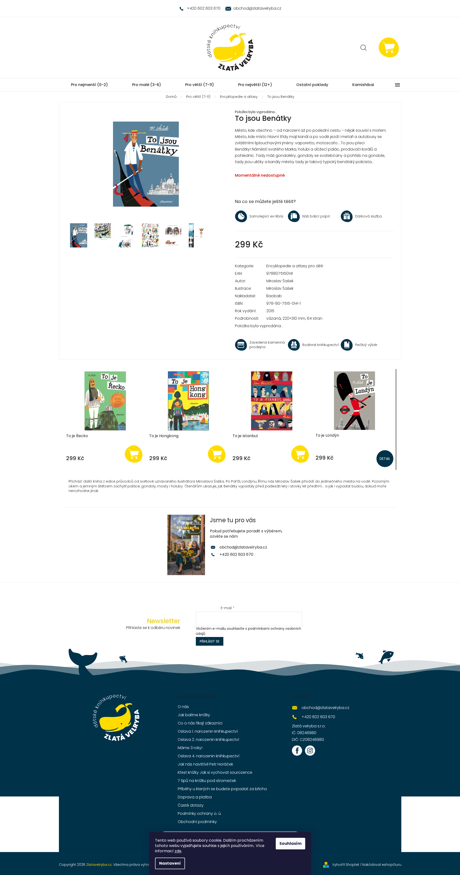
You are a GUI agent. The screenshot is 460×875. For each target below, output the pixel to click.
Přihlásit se (209, 641)
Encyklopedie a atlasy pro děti (294, 266)
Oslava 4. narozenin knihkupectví (208, 756)
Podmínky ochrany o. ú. (199, 813)
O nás (183, 706)
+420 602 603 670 (236, 554)
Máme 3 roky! (190, 748)
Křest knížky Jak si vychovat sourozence (215, 772)
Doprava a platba (195, 797)
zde (178, 851)
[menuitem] (89, 85)
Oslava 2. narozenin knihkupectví (208, 739)
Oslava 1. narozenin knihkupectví (208, 731)
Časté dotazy (191, 805)
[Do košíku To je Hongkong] (217, 453)
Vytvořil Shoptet (345, 864)
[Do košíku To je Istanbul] (300, 453)
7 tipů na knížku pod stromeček (207, 780)
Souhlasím (290, 843)
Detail (385, 458)
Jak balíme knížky (194, 715)
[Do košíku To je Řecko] (133, 453)
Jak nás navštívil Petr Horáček (205, 764)
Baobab (274, 296)
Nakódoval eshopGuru (381, 864)
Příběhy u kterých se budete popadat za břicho (222, 789)
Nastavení (170, 863)
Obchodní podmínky (197, 821)
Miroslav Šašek (279, 281)
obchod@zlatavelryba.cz (243, 547)
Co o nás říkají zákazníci (200, 723)
